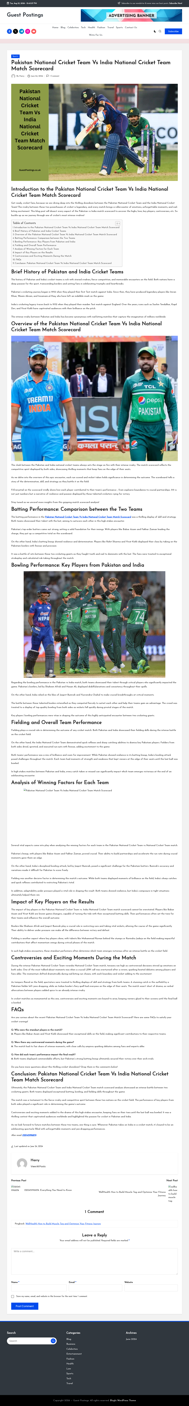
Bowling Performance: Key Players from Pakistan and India (45, 242)
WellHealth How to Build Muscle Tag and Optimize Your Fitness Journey (63, 1224)
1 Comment (54, 76)
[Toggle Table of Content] (116, 223)
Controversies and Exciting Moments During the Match (43, 256)
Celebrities (72, 1349)
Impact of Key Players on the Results (34, 253)
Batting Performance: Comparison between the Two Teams (45, 238)
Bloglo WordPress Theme (123, 1400)
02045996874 (29, 1135)
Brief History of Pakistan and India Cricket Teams (40, 231)
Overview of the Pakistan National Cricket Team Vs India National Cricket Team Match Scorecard (66, 235)
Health (70, 1364)
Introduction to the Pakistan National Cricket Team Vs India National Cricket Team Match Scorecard (66, 227)
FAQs (18, 260)
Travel (69, 1383)
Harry (35, 1160)
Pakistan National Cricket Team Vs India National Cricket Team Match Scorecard (88, 517)
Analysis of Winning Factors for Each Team (37, 249)
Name (15, 1282)
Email (72, 1282)
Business (70, 1344)
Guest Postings (25, 15)
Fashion (70, 1359)
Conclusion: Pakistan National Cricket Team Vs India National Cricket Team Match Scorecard (63, 263)
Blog (68, 1339)
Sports (15, 56)
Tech (68, 1378)
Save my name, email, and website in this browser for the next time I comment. (52, 1296)
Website (128, 1282)
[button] (173, 31)
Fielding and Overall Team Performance (35, 245)
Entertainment (74, 1354)
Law (68, 1369)
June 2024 (131, 1339)
